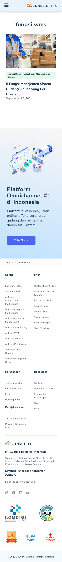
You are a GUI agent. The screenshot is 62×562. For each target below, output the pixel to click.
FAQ (36, 408)
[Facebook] (14, 493)
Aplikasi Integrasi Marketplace (14, 311)
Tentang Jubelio (13, 383)
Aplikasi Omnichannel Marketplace (12, 300)
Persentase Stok (42, 300)
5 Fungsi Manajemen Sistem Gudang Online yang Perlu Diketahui (28, 89)
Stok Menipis (41, 306)
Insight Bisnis (14, 73)
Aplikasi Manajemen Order (16, 360)
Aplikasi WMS (12, 333)
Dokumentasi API (43, 388)
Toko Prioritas (41, 328)
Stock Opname (42, 317)
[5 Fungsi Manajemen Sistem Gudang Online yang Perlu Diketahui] (31, 50)
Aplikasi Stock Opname (12, 351)
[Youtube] (27, 493)
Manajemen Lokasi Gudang (44, 293)
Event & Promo (13, 388)
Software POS (12, 291)
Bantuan (38, 383)
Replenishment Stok (45, 286)
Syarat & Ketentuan (15, 418)
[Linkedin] (20, 493)
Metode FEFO (41, 311)
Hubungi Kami (12, 399)
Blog (36, 403)
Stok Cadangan (42, 322)
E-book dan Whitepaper (40, 395)
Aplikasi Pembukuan (16, 344)
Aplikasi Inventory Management (14, 320)
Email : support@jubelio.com (20, 481)
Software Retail (13, 286)
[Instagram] (7, 493)
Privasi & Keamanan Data (16, 425)
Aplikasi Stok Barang (16, 327)
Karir (7, 394)
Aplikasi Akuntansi (15, 338)
